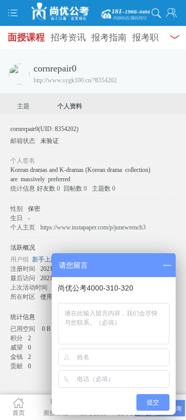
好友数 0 (48, 188)
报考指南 (109, 37)
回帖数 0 (75, 188)
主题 (23, 106)
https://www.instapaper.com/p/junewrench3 (93, 227)
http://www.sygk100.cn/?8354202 (75, 80)
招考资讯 (68, 37)
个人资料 (69, 106)
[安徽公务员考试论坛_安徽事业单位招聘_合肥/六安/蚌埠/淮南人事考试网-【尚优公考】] (93, 11)
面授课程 (26, 37)
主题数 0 (103, 188)
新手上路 (44, 259)
